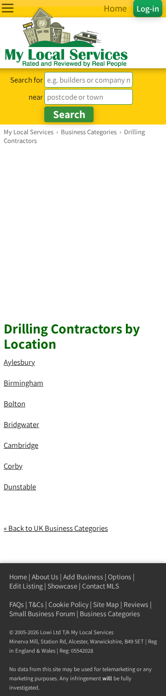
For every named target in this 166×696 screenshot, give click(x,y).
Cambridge (21, 445)
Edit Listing (26, 586)
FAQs (16, 604)
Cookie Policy (68, 604)
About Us (45, 576)
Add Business (83, 576)
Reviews (136, 604)
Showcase (62, 586)
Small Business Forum (42, 613)
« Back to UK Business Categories (56, 528)
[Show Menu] (7, 8)
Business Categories (110, 613)
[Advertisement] (83, 232)
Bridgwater (21, 424)
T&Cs (36, 604)
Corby (13, 466)
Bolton (14, 404)
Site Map (106, 604)
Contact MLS (100, 586)
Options (119, 576)
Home (18, 576)
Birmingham (23, 383)
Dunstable (20, 487)
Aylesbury (19, 362)
